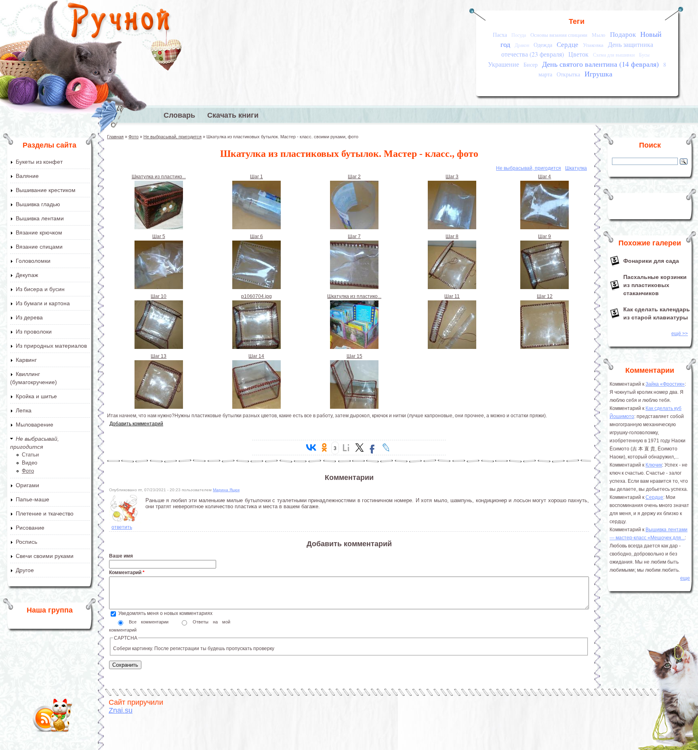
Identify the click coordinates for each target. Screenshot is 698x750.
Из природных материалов (51, 345)
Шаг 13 (158, 356)
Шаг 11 (452, 296)
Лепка (24, 410)
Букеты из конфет (39, 161)
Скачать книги (233, 115)
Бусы (644, 55)
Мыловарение (34, 424)
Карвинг (26, 360)
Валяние (27, 176)
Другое (25, 570)
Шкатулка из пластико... (159, 177)
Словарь (179, 115)
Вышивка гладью (38, 204)
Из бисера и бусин (40, 289)
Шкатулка (576, 168)
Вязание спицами (39, 246)
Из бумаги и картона (43, 303)
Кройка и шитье (36, 396)
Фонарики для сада (651, 261)
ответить (121, 527)
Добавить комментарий (136, 424)
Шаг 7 (354, 236)
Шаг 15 (354, 356)
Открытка (568, 74)
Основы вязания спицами (558, 34)
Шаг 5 (158, 236)
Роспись (26, 542)
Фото (28, 471)
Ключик (653, 465)
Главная (115, 136)
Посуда (518, 35)
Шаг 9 (544, 236)
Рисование (30, 527)
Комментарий (127, 572)
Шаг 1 (256, 177)
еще (685, 578)
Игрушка (598, 73)
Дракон (522, 45)
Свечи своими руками (45, 556)
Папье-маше (32, 499)
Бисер (531, 64)
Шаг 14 (256, 356)
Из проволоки (34, 331)
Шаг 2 (354, 177)
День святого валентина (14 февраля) (600, 64)
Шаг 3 (452, 177)
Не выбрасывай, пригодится (172, 136)
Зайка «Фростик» (665, 384)
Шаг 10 (158, 296)
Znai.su (120, 710)
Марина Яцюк (226, 490)
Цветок (578, 54)
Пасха (500, 34)
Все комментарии (151, 621)
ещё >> (679, 333)
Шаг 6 (256, 236)
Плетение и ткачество (45, 513)
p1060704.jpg (256, 296)
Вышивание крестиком (46, 190)
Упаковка (593, 45)
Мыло (598, 34)
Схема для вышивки (614, 55)
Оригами (27, 485)
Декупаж (27, 275)
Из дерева (29, 317)
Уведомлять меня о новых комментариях (165, 613)
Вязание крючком (39, 232)
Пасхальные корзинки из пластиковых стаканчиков (655, 285)
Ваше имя (121, 556)
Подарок (623, 34)
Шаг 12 (545, 296)
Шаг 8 (452, 236)
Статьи (30, 455)
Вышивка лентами (40, 218)
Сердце (567, 44)
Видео (29, 463)
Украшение (503, 64)
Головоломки (33, 261)
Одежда (543, 45)
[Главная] (119, 22)
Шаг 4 (544, 177)
